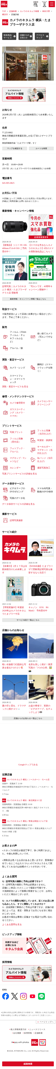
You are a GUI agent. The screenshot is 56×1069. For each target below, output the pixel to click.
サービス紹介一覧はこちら (28, 620)
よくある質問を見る (12, 924)
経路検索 (28, 1064)
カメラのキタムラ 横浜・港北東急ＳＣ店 (24, 800)
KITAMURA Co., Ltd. (22, 1051)
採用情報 (28, 1033)
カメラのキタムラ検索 (29, 11)
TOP (4, 11)
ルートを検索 (41, 148)
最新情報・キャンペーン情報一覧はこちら (28, 299)
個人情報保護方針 (18, 1029)
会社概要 (17, 1033)
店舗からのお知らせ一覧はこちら (28, 718)
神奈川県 (46, 11)
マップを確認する (14, 148)
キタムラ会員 (44, 2)
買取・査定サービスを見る (15, 386)
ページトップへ (47, 1022)
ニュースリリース (37, 1029)
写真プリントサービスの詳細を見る (19, 474)
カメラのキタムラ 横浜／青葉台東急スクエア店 (27, 821)
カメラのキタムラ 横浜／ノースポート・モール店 (28, 780)
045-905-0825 (8, 183)
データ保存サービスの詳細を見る (18, 504)
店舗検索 (35, 2)
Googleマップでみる (28, 764)
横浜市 (5, 14)
